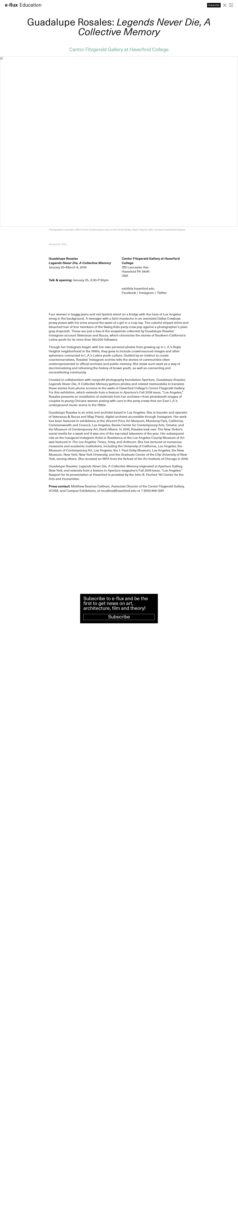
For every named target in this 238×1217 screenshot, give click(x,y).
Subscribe (119, 617)
